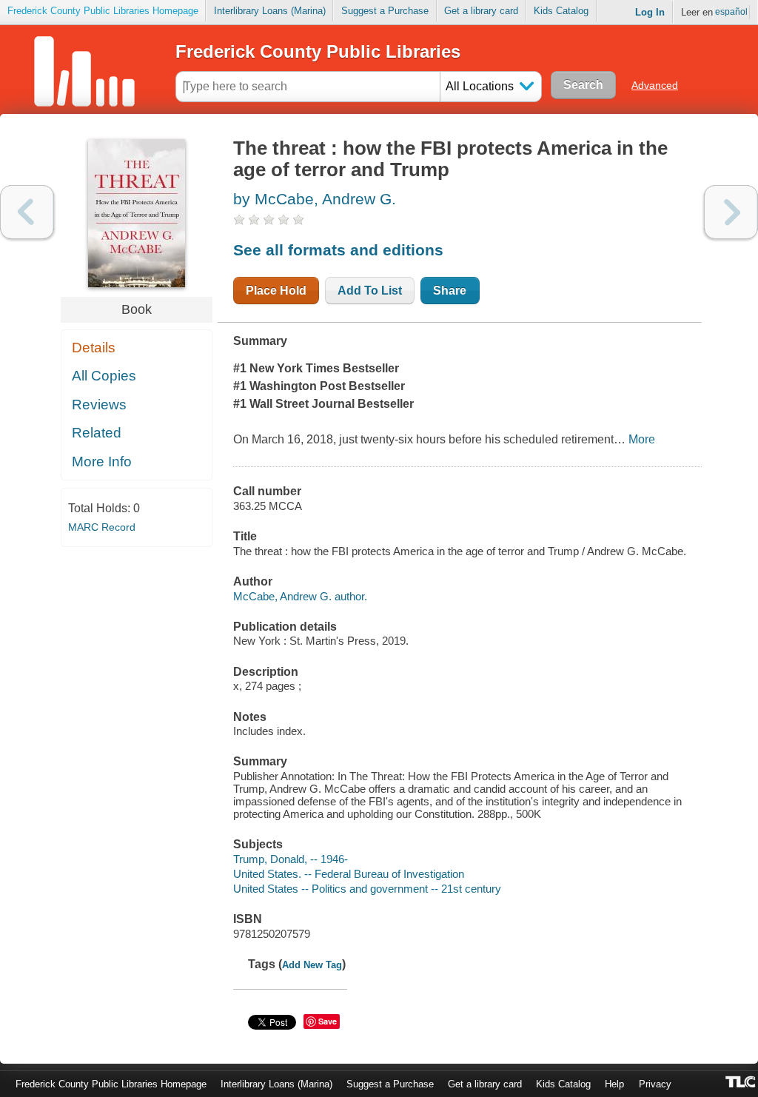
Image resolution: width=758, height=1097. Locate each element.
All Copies (104, 375)
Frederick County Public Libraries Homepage (102, 10)
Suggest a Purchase (385, 10)
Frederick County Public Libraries (317, 51)
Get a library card (481, 10)
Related (96, 432)
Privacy (655, 1084)
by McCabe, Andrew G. (314, 198)
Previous (27, 212)
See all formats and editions (338, 249)
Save (327, 1021)
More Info (102, 461)
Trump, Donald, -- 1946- (290, 859)
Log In (650, 12)
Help (614, 1084)
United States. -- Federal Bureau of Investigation (348, 874)
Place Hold (276, 290)
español (731, 12)
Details (93, 347)
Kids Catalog (561, 10)
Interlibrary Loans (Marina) (270, 10)
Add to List (370, 290)
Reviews (99, 404)
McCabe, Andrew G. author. (300, 596)
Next (731, 212)
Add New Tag (312, 964)
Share (449, 290)
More (641, 439)
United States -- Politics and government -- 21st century (367, 888)
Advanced (654, 85)
